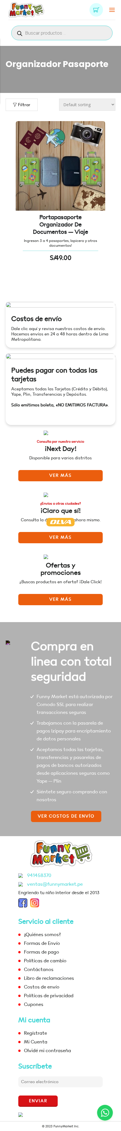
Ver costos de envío (66, 816)
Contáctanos (38, 969)
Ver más (60, 475)
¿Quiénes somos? (42, 935)
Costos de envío (36, 319)
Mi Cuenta (35, 1042)
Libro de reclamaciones (49, 978)
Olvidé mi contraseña (47, 1051)
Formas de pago (41, 952)
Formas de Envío (42, 943)
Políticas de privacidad (48, 996)
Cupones (33, 1004)
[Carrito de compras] (96, 10)
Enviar (38, 1101)
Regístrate (35, 1033)
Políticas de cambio (45, 961)
